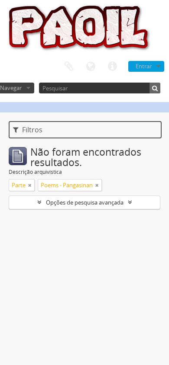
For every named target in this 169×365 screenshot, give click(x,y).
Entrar (144, 66)
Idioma (90, 66)
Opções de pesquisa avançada (85, 202)
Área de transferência (69, 66)
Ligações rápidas (112, 66)
